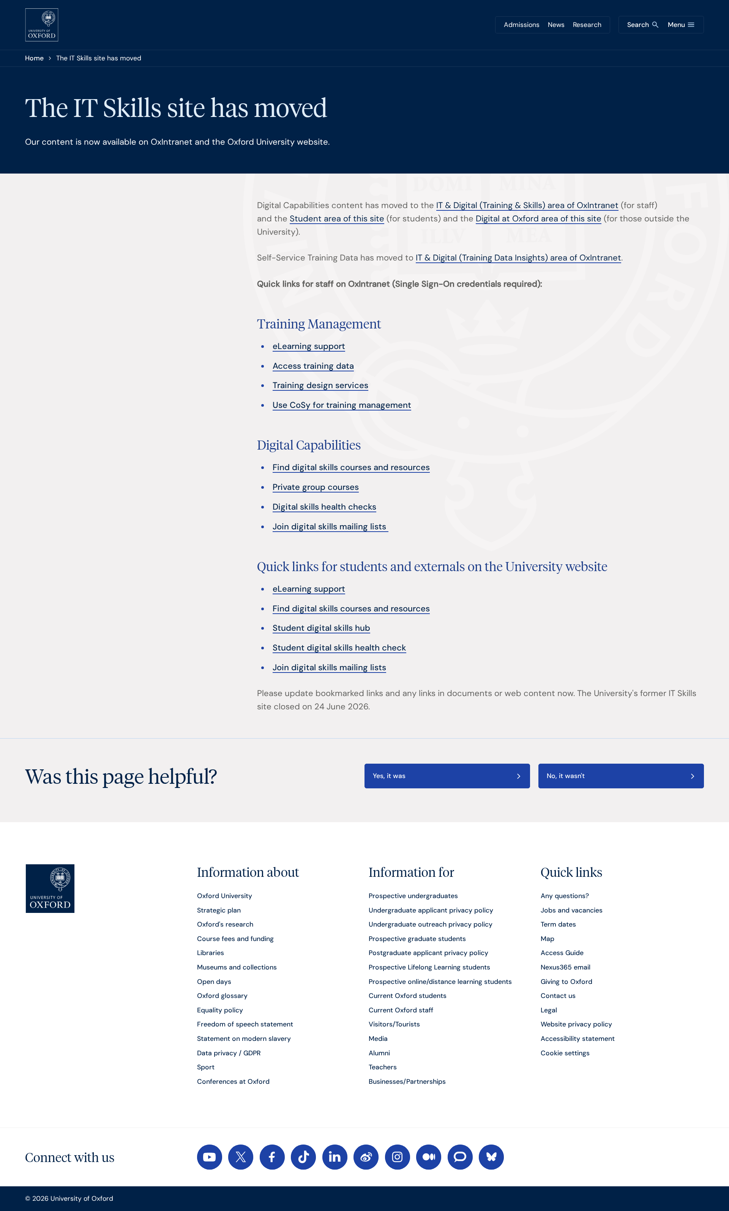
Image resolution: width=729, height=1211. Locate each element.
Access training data (313, 365)
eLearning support (309, 346)
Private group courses (316, 487)
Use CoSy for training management (342, 405)
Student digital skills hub (321, 627)
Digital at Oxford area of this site (538, 218)
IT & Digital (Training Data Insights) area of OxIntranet (518, 257)
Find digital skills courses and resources (351, 467)
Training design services (320, 385)
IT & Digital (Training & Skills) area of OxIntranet (527, 205)
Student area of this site (337, 218)
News (556, 25)
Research (587, 25)
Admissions (522, 25)
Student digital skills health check (339, 647)
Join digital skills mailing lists (330, 526)
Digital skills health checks (324, 506)
